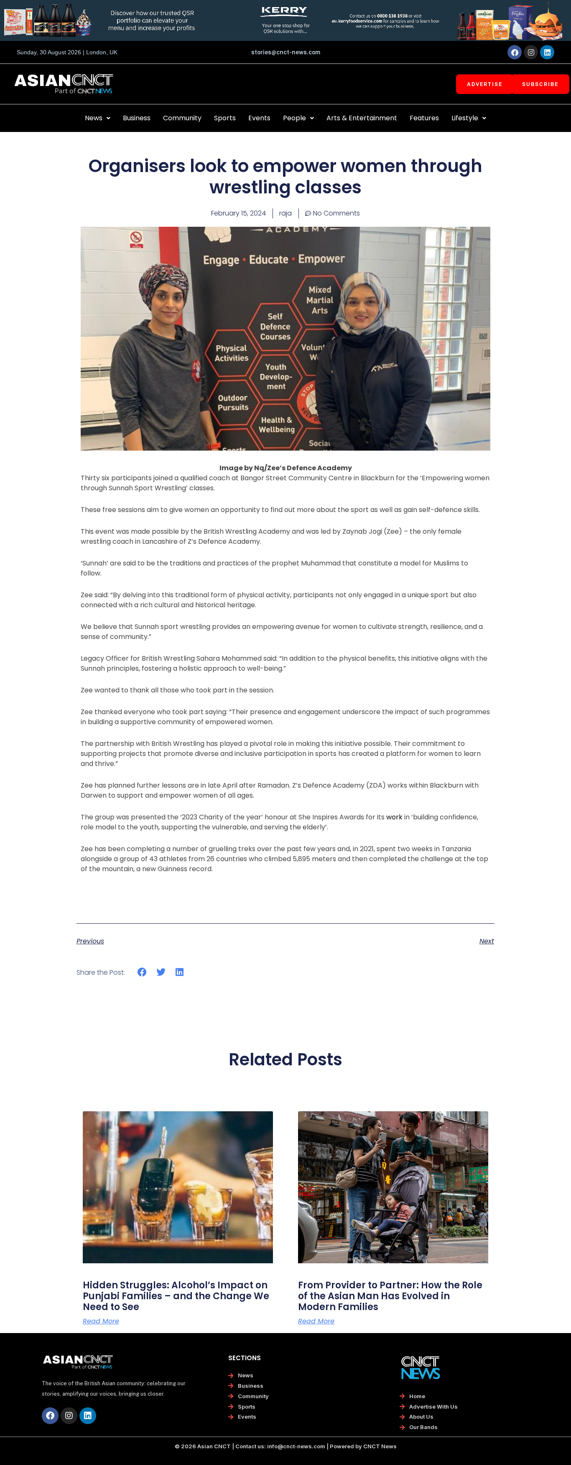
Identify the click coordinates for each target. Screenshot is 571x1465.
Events (259, 118)
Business (136, 118)
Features (424, 118)
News (93, 118)
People (294, 118)
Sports (225, 118)
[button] (98, 118)
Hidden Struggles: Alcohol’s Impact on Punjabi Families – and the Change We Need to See (176, 1296)
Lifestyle (464, 118)
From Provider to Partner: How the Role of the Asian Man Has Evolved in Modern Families (390, 1296)
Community (182, 118)
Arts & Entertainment (361, 118)
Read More (101, 1321)
